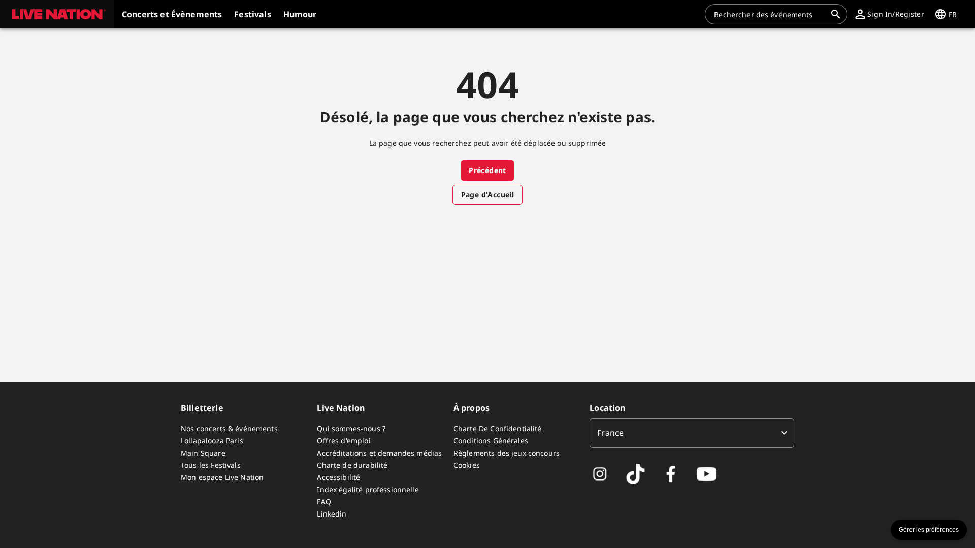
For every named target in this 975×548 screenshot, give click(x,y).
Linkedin (331, 514)
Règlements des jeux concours (506, 453)
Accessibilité (338, 477)
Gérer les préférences (929, 529)
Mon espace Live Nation (222, 477)
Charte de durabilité (352, 465)
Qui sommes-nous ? (351, 428)
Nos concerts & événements (229, 428)
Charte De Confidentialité (497, 428)
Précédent (487, 170)
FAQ (324, 501)
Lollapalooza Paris (212, 441)
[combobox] (770, 14)
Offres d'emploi (343, 441)
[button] (57, 14)
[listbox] (692, 433)
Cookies (466, 465)
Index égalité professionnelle (367, 489)
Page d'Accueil (487, 194)
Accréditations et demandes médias (379, 453)
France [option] (610, 432)
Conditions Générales (490, 441)
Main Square (203, 453)
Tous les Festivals (211, 465)
